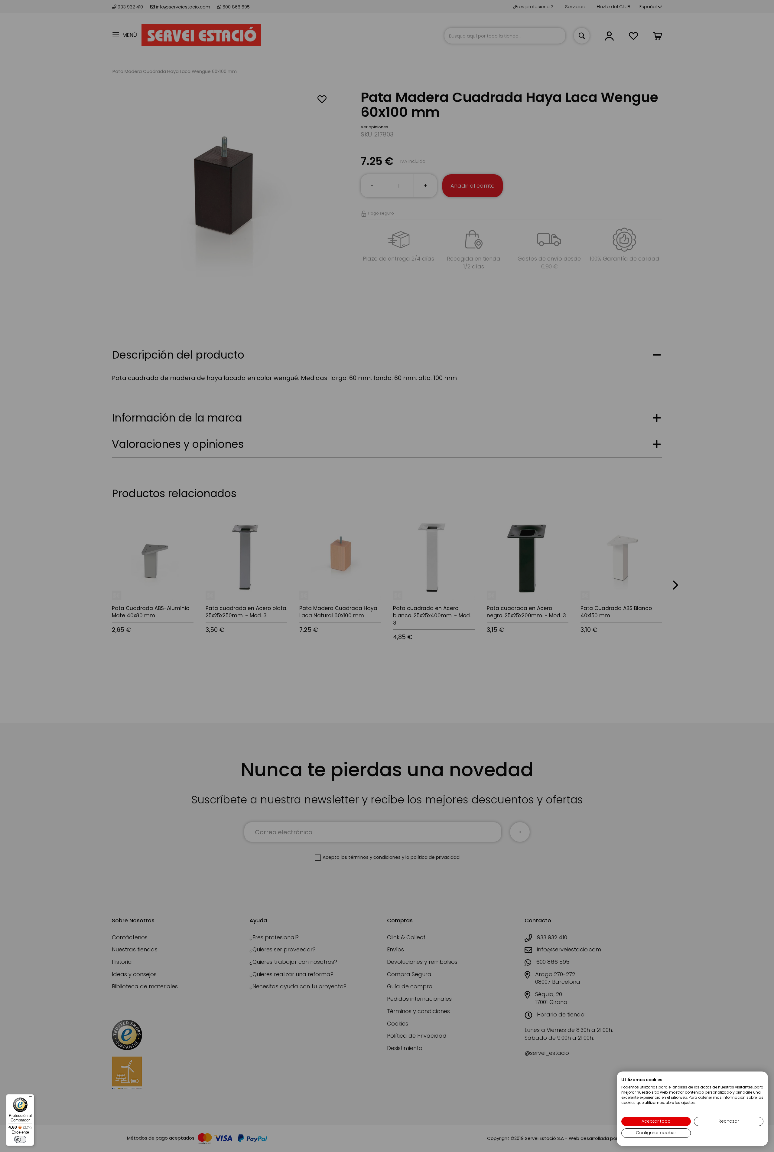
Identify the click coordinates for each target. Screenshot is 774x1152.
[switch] (20, 1139)
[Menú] (30, 1097)
